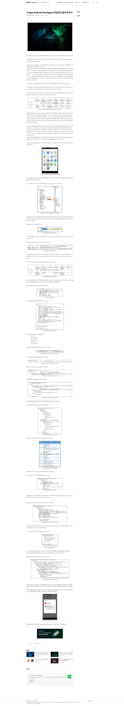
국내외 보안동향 (59, 2)
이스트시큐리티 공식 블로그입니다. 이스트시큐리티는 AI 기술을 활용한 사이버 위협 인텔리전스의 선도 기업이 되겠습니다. (48, 678)
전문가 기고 (77, 2)
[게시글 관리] (32, 643)
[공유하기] (30, 643)
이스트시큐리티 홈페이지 (34, 700)
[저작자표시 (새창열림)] (39, 643)
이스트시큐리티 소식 (45, 2)
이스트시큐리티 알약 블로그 (35, 675)
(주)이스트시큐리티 (29, 702)
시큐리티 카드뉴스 (85, 2)
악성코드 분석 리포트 (69, 2)
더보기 (72, 650)
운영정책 (27, 700)
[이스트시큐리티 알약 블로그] (31, 2)
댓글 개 (28, 669)
